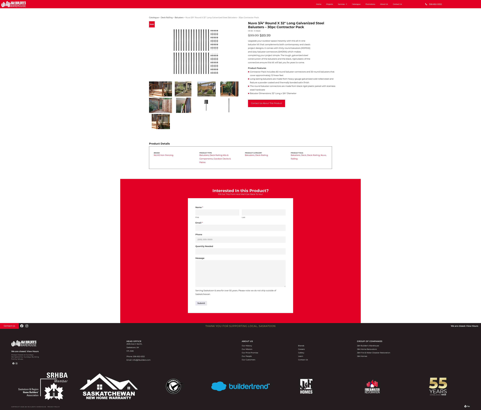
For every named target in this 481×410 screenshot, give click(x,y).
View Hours (472, 326)
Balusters (179, 17)
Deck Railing (167, 17)
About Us (384, 4)
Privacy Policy (53, 407)
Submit (201, 303)
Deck (303, 155)
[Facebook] (21, 325)
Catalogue (356, 4)
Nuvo (323, 155)
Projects (329, 4)
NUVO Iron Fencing (163, 155)
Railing (294, 159)
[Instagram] (26, 325)
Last (243, 217)
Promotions (370, 4)
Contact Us (397, 4)
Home (318, 4)
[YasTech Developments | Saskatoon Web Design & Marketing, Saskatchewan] (467, 407)
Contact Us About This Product (266, 103)
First (197, 217)
